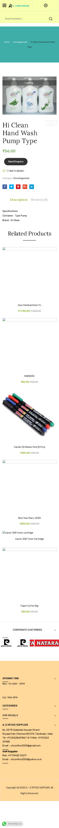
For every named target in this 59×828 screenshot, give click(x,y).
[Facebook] (4, 186)
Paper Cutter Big (29, 606)
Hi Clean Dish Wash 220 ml (54, 123)
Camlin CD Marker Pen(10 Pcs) (29, 447)
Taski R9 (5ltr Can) (48, 123)
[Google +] (25, 186)
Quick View (14, 299)
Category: (7, 178)
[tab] (19, 199)
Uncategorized (20, 42)
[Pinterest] (18, 186)
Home (7, 42)
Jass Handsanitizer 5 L (29, 305)
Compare (34, 172)
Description (19, 200)
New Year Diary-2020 (29, 518)
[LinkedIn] (31, 186)
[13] (20, 642)
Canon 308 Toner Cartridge (29, 539)
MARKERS (29, 376)
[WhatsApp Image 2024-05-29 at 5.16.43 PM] (29, 96)
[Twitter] (11, 186)
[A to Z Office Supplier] (19, 5)
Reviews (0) (39, 200)
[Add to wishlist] (9, 299)
